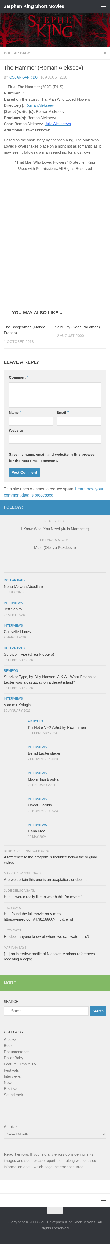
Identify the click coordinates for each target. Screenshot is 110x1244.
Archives (11, 1127)
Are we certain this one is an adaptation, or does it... (47, 880)
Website (16, 431)
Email (63, 413)
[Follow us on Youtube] (103, 507)
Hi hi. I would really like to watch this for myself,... (44, 897)
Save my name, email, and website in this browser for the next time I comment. (52, 458)
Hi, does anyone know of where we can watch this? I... (49, 937)
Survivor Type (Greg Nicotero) (29, 654)
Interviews (13, 603)
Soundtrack (13, 1095)
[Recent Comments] (89, 567)
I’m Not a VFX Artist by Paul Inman (57, 727)
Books (9, 1046)
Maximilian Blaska (43, 779)
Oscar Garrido (23, 77)
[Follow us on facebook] (87, 507)
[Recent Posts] (21, 567)
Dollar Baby (17, 53)
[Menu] (103, 6)
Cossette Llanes (17, 632)
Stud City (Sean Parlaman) (77, 327)
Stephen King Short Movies (33, 6)
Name (15, 413)
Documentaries (16, 1052)
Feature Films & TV (20, 1064)
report (50, 1161)
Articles (35, 721)
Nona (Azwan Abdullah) (23, 587)
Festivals (11, 1070)
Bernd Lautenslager (44, 753)
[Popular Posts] (55, 567)
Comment (18, 378)
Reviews (11, 671)
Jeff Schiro (13, 609)
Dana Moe (36, 831)
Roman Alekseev (39, 105)
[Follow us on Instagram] (95, 507)
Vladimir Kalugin (17, 705)
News (9, 1083)
